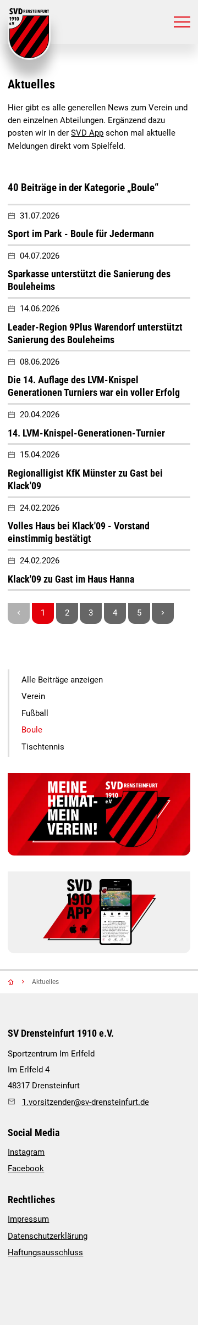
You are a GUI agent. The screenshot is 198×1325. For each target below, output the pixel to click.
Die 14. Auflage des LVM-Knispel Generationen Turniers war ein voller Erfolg (94, 386)
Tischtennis (42, 747)
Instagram (26, 1152)
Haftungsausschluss (45, 1252)
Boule (31, 730)
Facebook (26, 1168)
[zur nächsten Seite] (163, 613)
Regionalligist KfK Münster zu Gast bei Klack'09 (85, 479)
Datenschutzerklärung (47, 1236)
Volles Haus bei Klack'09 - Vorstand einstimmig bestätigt (79, 532)
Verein (33, 696)
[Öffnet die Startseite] (29, 34)
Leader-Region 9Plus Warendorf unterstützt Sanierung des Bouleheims (95, 333)
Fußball (34, 713)
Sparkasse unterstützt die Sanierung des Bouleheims (89, 280)
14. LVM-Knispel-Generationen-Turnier (86, 433)
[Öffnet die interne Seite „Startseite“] (18, 982)
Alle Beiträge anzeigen (62, 680)
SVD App (87, 133)
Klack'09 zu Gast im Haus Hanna (71, 579)
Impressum (28, 1219)
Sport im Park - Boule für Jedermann (81, 233)
